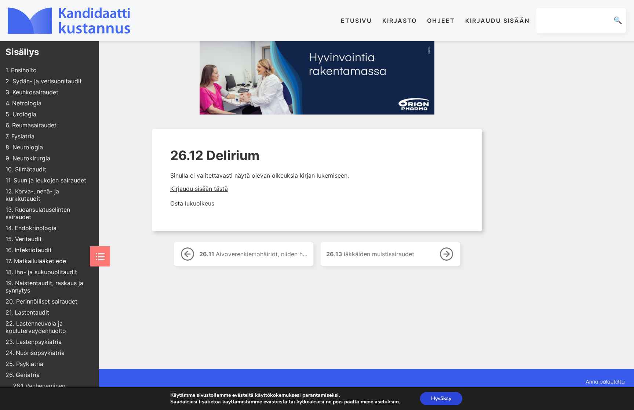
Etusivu (356, 20)
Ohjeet (441, 20)
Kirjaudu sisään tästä (199, 188)
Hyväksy (441, 398)
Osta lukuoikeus (192, 203)
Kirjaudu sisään (497, 20)
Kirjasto (399, 20)
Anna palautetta (605, 381)
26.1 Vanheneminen (39, 385)
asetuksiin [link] (387, 401)
